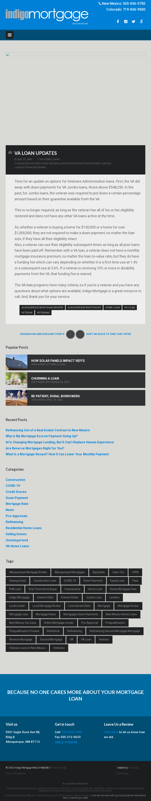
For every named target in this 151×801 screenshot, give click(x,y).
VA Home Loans (50, 159)
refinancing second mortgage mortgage (115, 631)
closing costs (17, 580)
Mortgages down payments (81, 614)
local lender (17, 605)
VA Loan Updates (35, 153)
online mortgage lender (59, 622)
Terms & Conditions (16, 773)
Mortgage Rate (17, 504)
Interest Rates (69, 597)
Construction (15, 480)
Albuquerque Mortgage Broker (37, 163)
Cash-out (118, 572)
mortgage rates (46, 614)
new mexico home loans (121, 614)
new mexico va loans (22, 622)
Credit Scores (16, 492)
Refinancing (14, 522)
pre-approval (89, 622)
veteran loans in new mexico (27, 647)
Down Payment (17, 498)
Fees (135, 580)
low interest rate (79, 605)
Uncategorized (17, 540)
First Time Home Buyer (43, 589)
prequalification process (24, 631)
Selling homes (16, 534)
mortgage (104, 605)
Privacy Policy (58, 767)
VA (71, 639)
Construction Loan (45, 580)
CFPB (135, 572)
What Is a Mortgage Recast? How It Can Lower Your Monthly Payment (57, 454)
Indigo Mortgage (19, 597)
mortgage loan (18, 614)
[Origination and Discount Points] (70, 334)
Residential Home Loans (24, 528)
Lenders (114, 597)
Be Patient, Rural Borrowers (55, 396)
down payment (93, 580)
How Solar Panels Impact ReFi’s (58, 361)
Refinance (53, 631)
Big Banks (99, 572)
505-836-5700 (134, 3)
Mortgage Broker (128, 605)
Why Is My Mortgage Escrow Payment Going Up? (42, 436)
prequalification (115, 622)
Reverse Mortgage (20, 639)
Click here (111, 732)
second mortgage (51, 639)
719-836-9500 (134, 9)
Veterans (39, 167)
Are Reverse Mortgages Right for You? (35, 448)
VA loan (27, 285)
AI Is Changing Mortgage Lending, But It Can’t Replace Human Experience (60, 442)
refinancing (74, 631)
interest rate (45, 597)
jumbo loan (94, 597)
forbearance (72, 589)
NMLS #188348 (66, 742)
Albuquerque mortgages (75, 163)
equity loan (117, 580)
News (10, 510)
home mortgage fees (123, 589)
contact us (86, 795)
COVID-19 (13, 486)
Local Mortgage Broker (47, 605)
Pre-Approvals (17, 516)
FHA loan (15, 589)
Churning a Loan (45, 378)
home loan (100, 163)
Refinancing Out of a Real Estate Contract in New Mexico (48, 430)
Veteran (27, 167)
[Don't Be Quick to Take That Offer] (80, 334)
